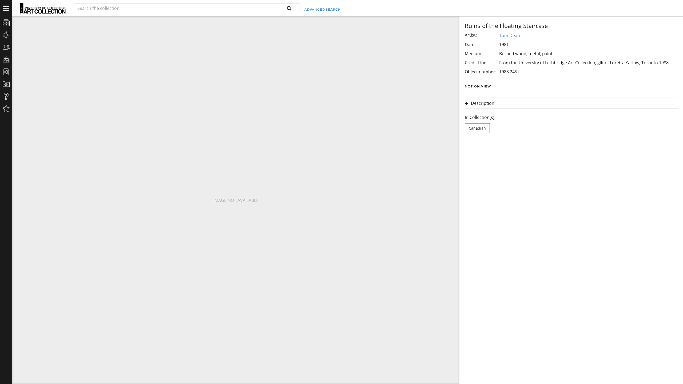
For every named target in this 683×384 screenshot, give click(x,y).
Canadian (477, 128)
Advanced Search (322, 9)
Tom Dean (509, 35)
